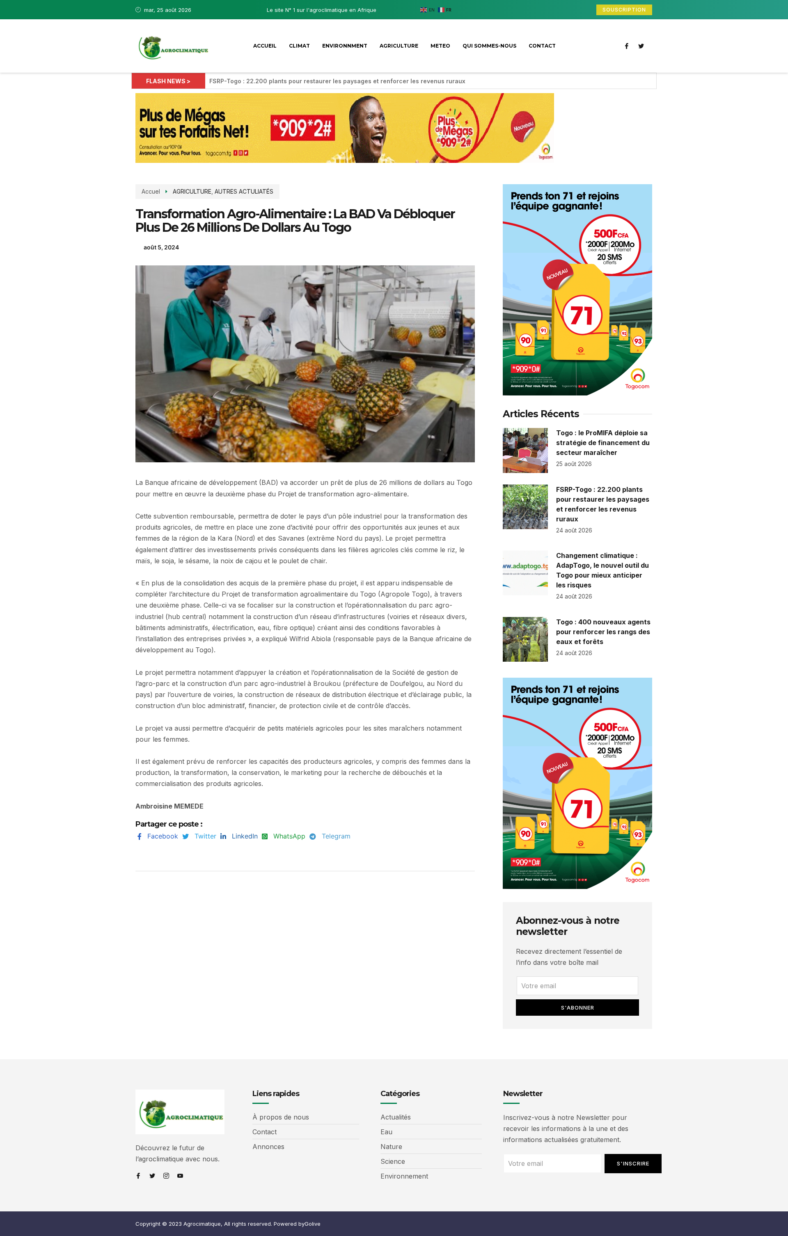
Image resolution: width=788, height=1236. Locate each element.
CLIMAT (299, 46)
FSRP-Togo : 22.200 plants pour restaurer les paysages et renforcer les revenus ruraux (337, 81)
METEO (440, 46)
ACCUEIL (265, 46)
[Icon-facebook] (626, 46)
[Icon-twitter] (641, 46)
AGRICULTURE (399, 46)
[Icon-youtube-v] (180, 1176)
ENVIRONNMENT (344, 46)
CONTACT (542, 46)
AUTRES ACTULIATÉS (244, 191)
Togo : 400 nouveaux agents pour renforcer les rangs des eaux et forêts (603, 632)
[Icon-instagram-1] (166, 1176)
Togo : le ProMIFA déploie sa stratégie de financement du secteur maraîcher (603, 443)
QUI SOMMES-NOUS (489, 46)
